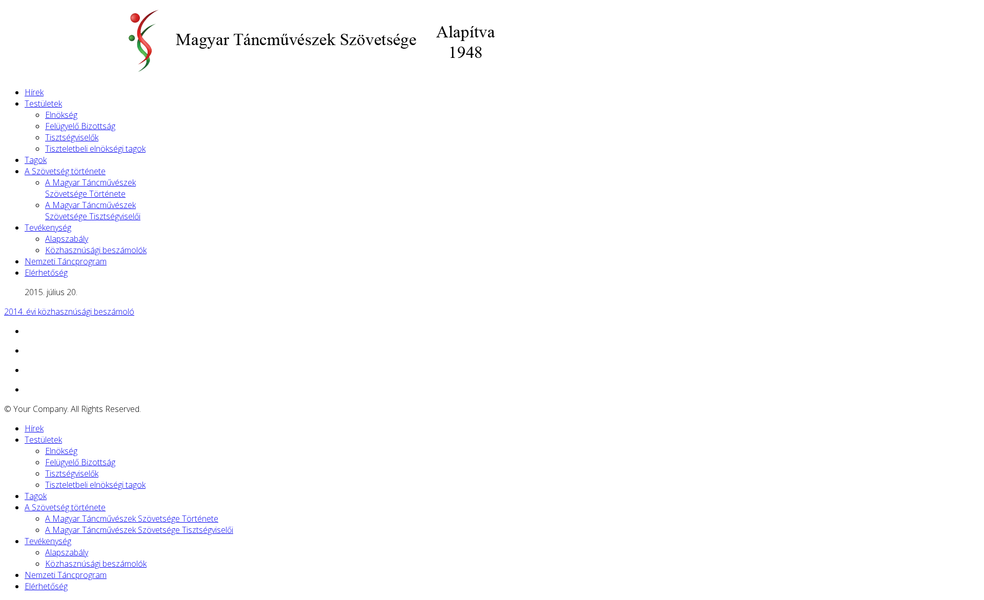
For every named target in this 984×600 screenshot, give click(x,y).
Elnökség (61, 114)
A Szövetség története (65, 171)
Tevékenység (48, 227)
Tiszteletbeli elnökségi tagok (95, 148)
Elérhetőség (46, 272)
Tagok (36, 159)
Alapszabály (66, 238)
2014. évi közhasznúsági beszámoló (69, 311)
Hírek (34, 92)
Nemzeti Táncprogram (66, 261)
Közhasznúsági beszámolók (96, 250)
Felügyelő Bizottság (80, 126)
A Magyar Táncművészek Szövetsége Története (90, 188)
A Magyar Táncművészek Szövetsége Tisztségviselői (92, 210)
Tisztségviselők (71, 137)
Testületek (43, 103)
